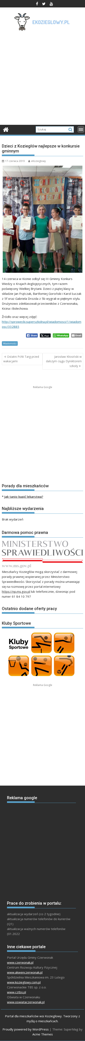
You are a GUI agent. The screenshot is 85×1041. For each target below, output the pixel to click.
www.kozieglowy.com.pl (24, 982)
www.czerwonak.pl (20, 962)
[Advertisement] (42, 79)
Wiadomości (10, 343)
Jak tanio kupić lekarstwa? (23, 497)
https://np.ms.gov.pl (16, 591)
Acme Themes (42, 1034)
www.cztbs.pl (16, 992)
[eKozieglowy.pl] (5, 129)
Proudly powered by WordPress (25, 1029)
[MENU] (81, 129)
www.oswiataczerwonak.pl (26, 1002)
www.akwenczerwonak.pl (24, 972)
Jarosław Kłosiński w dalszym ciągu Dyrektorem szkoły (64, 361)
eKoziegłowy (38, 161)
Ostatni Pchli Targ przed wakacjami (21, 359)
